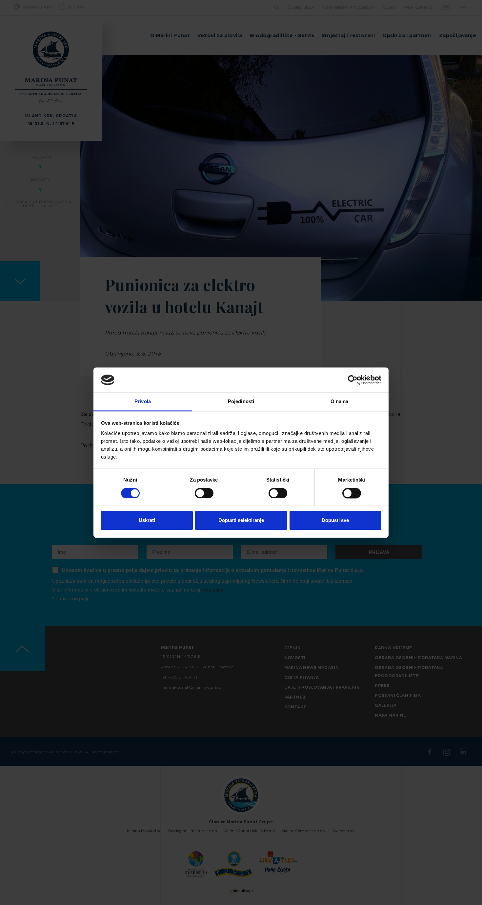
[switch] (204, 493)
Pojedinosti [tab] (241, 401)
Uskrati (147, 520)
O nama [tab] (340, 401)
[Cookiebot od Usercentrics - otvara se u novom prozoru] (352, 380)
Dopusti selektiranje (241, 520)
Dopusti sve (335, 520)
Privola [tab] (142, 401)
